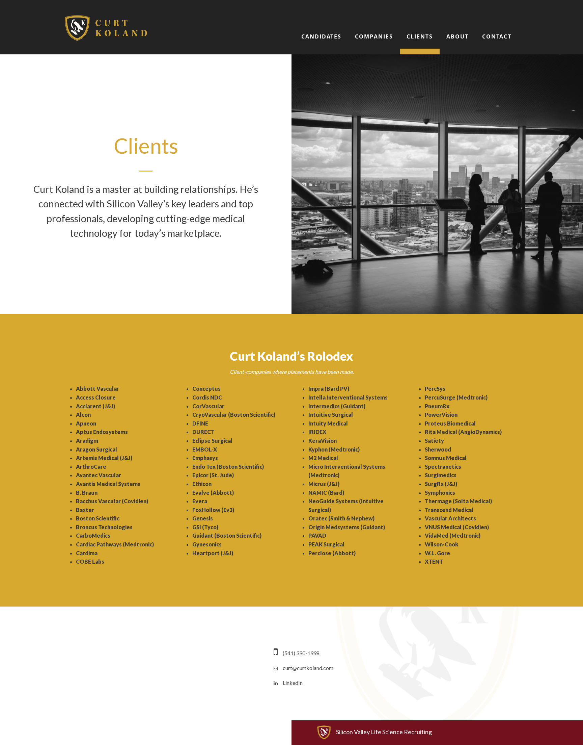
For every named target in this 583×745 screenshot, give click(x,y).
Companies (374, 36)
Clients (420, 36)
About (457, 36)
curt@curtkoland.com (308, 668)
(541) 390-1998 (301, 653)
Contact (496, 36)
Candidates (321, 36)
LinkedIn (293, 682)
